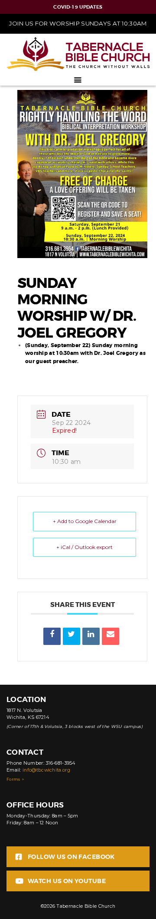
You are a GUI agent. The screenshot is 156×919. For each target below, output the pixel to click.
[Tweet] (71, 636)
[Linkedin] (91, 636)
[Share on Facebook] (52, 636)
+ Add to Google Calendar (85, 521)
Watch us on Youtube (67, 881)
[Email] (110, 636)
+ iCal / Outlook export (84, 547)
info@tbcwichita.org (46, 770)
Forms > (15, 779)
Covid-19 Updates (77, 7)
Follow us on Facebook (71, 857)
